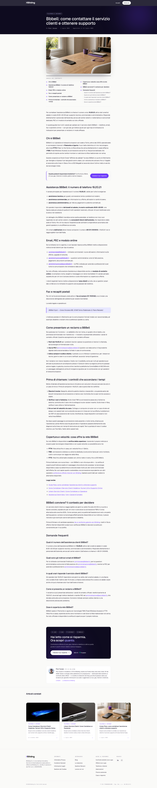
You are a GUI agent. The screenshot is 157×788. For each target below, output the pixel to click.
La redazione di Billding (68, 680)
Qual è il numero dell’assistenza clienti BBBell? (97, 92)
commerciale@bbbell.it (57, 252)
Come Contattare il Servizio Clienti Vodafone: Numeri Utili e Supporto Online (75, 488)
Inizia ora (126, 3)
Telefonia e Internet (54, 13)
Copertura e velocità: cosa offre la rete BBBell (95, 83)
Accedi (118, 3)
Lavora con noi (79, 769)
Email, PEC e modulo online (57, 90)
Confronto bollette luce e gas (104, 760)
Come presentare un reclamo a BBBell (60, 96)
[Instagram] (121, 760)
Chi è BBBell (52, 82)
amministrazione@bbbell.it (59, 258)
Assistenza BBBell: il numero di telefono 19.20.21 (61, 86)
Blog (76, 760)
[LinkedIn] (117, 760)
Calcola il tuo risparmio (99, 176)
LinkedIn (58, 680)
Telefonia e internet (101, 766)
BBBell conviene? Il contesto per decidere (96, 87)
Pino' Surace (52, 28)
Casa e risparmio (100, 775)
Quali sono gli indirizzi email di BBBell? (95, 95)
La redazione (78, 763)
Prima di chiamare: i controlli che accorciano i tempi (62, 100)
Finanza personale (101, 772)
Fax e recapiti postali (55, 93)
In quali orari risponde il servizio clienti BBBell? (97, 97)
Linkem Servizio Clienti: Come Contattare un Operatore (68, 491)
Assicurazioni (99, 769)
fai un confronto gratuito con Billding (87, 522)
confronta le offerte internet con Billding (67, 473)
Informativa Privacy (60, 760)
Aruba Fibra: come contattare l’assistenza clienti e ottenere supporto (73, 485)
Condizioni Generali (59, 763)
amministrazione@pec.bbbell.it (60, 264)
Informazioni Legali (59, 766)
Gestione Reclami (80, 766)
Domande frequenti (89, 90)
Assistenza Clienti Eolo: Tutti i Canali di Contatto (65, 495)
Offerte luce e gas (101, 763)
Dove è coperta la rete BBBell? (92, 102)
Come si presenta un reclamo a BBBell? (95, 99)
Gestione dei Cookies (60, 769)
